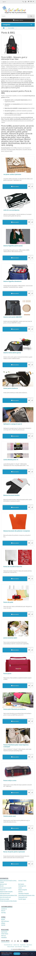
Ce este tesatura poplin (5, 888)
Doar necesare (25, 953)
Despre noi (2, 889)
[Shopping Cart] (31, 1)
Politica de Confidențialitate (7, 954)
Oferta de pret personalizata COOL (8, 895)
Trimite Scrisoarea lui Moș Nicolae (8, 901)
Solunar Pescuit (10, 946)
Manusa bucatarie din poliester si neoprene (16, 531)
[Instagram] (15, 941)
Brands (2, 886)
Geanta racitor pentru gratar (12, 352)
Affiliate (3, 923)
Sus (26, 941)
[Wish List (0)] (28, 1)
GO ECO (20, 891)
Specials (3, 925)
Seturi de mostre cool (5, 897)
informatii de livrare (5, 893)
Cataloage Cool (22, 886)
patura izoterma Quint (10, 638)
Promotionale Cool (8, 944)
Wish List (3, 935)
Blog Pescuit (26, 946)
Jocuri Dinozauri (18, 946)
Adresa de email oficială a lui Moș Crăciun (8, 881)
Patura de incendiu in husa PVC (12, 566)
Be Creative (21, 884)
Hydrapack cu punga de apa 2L (12, 424)
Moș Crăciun (29, 944)
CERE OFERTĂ (15, 186)
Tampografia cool (22, 897)
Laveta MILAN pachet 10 (10, 459)
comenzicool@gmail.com (19, 949)
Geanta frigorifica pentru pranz (13, 245)
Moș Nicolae (23, 944)
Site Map (3, 912)
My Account (4, 932)
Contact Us (4, 909)
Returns (3, 910)
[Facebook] (12, 941)
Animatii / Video (22, 880)
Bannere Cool (3, 884)
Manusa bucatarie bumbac (11, 495)
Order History (4, 933)
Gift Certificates (5, 921)
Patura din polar (8, 602)
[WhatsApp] (21, 941)
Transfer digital (22, 899)
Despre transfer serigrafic (6, 891)
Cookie (20, 888)
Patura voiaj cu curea (9, 780)
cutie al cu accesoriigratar (11, 210)
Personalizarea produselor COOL (26, 895)
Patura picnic (7, 673)
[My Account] (26, 1)
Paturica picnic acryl (9, 816)
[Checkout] (33, 1)
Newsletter (4, 937)
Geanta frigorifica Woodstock (12, 281)
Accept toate (17, 953)
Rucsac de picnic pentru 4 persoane (14, 852)
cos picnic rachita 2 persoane (12, 174)
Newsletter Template (23, 893)
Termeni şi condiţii (4, 899)
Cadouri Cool (16, 944)
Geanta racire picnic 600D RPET (12, 317)
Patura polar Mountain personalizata (14, 709)
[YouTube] (18, 941)
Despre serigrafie (22, 889)
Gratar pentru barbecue (10, 388)
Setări (32, 953)
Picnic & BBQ (11, 28)
